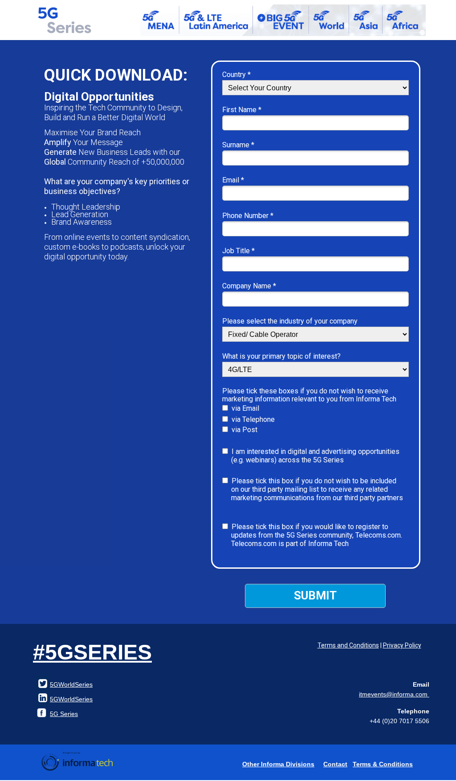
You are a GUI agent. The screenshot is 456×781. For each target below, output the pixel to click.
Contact (335, 764)
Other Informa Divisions (278, 764)
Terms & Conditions (383, 764)
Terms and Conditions (348, 645)
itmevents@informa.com (394, 694)
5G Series (64, 713)
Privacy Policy (402, 645)
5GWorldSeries (71, 699)
